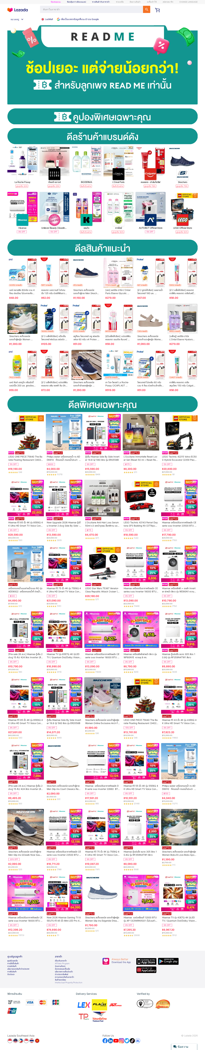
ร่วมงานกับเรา (60, 966)
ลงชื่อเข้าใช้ (152, 2)
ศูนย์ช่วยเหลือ (12, 960)
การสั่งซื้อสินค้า (13, 963)
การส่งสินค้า (12, 966)
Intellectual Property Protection (68, 982)
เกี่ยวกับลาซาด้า (61, 960)
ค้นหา (146, 9)
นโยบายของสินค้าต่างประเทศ (18, 969)
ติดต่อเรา (11, 974)
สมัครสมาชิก (168, 2)
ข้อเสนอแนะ (56, 2)
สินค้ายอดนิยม (60, 979)
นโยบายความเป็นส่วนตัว (64, 971)
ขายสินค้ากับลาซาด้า (101, 2)
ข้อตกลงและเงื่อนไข (62, 969)
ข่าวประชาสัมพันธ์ (61, 974)
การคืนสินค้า (12, 971)
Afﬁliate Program (62, 963)
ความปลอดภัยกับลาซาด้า (64, 977)
